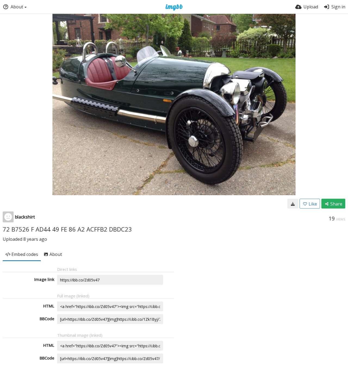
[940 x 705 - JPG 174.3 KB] (292, 203)
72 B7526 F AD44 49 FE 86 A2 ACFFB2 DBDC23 (67, 229)
